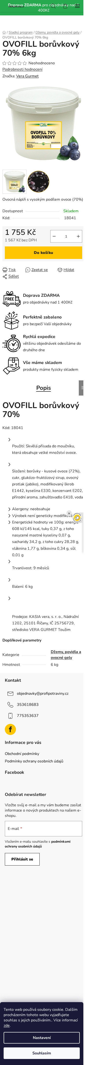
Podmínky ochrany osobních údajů (34, 761)
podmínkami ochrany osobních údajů (38, 844)
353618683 (28, 704)
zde (7, 1025)
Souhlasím (41, 1053)
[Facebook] (10, 729)
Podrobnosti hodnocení (22, 69)
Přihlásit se (22, 859)
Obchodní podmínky (22, 753)
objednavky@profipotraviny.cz (42, 693)
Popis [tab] (43, 388)
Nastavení (42, 1037)
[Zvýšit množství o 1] (78, 236)
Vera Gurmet (27, 76)
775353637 (28, 715)
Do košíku (43, 252)
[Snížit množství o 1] (54, 236)
